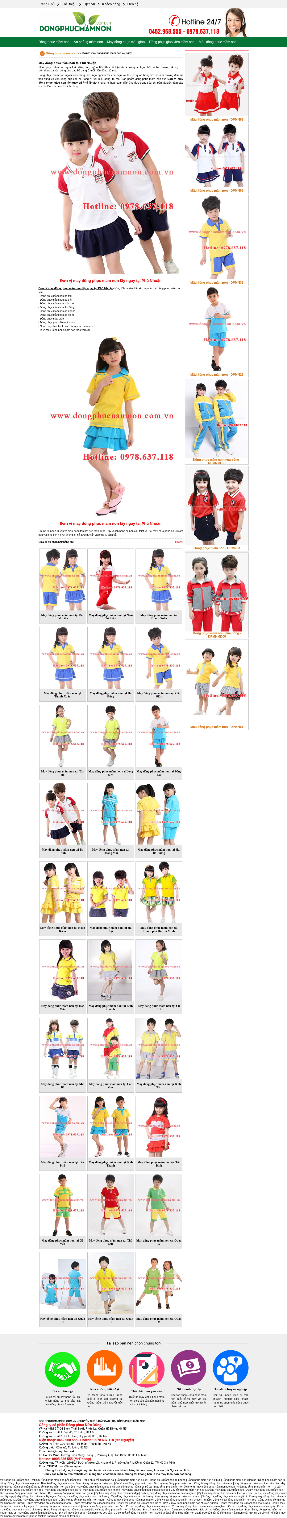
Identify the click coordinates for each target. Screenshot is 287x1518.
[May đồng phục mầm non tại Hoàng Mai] (111, 813)
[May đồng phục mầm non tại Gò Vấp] (62, 1204)
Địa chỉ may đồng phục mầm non (94, 1483)
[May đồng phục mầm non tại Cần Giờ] (111, 1047)
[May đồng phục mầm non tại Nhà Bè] (62, 1047)
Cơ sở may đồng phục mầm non (133, 1483)
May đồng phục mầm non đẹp (187, 1489)
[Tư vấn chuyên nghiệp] (231, 1384)
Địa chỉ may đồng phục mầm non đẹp (221, 1509)
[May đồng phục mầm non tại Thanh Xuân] (159, 578)
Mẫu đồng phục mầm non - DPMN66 (216, 190)
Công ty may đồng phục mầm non (213, 1483)
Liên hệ (132, 4)
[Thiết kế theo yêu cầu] (147, 1386)
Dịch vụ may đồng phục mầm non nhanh (23, 1493)
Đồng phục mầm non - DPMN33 (217, 548)
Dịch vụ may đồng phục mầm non (173, 1483)
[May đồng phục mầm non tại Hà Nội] (111, 891)
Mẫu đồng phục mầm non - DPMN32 (216, 282)
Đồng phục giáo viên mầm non (172, 42)
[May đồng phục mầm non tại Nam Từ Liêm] (111, 578)
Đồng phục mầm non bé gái (132, 1480)
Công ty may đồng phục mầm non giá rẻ (130, 1499)
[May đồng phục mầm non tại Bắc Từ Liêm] (62, 578)
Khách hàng (111, 4)
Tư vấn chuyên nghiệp (231, 1389)
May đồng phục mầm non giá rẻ (63, 1489)
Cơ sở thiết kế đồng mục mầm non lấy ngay (55, 1516)
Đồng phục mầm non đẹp (28, 1489)
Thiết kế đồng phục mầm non (57, 1483)
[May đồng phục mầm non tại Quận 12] (159, 1204)
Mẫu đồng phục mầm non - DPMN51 (216, 727)
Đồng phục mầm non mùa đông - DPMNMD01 (217, 461)
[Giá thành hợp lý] (189, 1384)
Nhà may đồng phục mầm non (254, 1486)
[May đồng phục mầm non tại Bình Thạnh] (111, 1126)
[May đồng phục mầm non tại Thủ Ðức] (111, 1204)
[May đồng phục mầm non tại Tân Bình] (159, 1126)
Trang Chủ (47, 4)
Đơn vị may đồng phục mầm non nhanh (48, 1503)
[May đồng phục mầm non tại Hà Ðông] (111, 656)
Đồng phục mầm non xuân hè (239, 1480)
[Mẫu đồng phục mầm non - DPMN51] (216, 680)
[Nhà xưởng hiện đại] (104, 1384)
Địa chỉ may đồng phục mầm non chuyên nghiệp (170, 1509)
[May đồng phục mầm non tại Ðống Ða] (159, 735)
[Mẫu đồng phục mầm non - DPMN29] (216, 328)
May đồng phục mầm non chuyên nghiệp (145, 1489)
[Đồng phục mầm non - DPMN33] (216, 504)
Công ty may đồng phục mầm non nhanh (82, 1499)
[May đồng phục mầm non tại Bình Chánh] (111, 969)
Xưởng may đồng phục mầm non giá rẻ (224, 1496)
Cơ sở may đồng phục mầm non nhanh (58, 1506)
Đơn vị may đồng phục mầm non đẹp (94, 1503)
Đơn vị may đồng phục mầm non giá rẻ (139, 1503)
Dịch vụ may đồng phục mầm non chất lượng (83, 1496)
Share (178, 541)
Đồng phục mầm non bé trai (99, 1480)
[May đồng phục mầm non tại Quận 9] (159, 1282)
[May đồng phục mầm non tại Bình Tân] (159, 1047)
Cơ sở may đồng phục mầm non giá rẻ (148, 1506)
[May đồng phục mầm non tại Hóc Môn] (62, 969)
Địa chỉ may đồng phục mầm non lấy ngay (33, 1512)
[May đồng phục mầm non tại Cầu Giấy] (159, 656)
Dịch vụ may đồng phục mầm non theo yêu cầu (225, 1493)
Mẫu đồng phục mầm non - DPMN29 (216, 374)
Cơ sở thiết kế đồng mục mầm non (133, 1512)
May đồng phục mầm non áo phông (174, 1486)
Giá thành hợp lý (189, 1389)
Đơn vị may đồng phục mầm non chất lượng (245, 1503)
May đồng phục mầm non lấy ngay (36, 1496)
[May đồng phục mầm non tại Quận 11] (62, 1282)
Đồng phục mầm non (54, 42)
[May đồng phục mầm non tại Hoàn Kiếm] (62, 891)
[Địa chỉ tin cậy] (62, 1386)
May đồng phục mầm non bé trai (95, 1486)
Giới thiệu (69, 4)
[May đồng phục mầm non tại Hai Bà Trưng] (159, 813)
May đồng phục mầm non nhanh (101, 1489)
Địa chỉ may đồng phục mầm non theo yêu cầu (85, 1512)
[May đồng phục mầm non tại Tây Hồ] (62, 735)
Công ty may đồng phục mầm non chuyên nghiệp (183, 1499)
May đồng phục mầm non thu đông (55, 1486)
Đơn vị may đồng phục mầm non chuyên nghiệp (190, 1503)
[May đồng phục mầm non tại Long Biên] (111, 735)
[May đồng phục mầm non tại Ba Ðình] (62, 813)
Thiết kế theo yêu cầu (146, 1391)
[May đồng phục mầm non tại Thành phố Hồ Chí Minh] (159, 891)
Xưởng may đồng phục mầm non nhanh (177, 1496)
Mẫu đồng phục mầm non (218, 42)
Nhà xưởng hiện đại (104, 1389)
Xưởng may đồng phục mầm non (225, 1489)
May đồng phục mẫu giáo (126, 42)
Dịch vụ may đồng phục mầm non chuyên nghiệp (168, 1493)
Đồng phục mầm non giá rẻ (23, 1483)
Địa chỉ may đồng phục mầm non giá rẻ (66, 1509)
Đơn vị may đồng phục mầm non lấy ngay (107, 53)
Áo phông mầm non (88, 42)
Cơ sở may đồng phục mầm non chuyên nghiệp (199, 1506)
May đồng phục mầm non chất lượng (132, 1496)
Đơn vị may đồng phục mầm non (264, 1489)
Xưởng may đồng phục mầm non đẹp (35, 1499)
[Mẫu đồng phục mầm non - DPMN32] (216, 236)
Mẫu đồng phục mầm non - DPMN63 (216, 119)
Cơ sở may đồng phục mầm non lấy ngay (251, 1506)
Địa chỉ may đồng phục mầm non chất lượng (116, 1509)
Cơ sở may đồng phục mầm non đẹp (103, 1506)
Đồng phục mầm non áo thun (204, 1480)
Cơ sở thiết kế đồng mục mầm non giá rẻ (178, 1512)
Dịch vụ (89, 4)
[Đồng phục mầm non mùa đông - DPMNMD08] (216, 591)
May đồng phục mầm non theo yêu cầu (256, 1483)
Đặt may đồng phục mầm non (48, 1480)
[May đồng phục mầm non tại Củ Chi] (159, 969)
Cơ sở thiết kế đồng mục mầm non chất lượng (229, 1512)
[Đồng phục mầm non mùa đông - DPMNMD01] (216, 417)
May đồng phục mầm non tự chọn (216, 1486)
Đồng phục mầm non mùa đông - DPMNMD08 (217, 634)
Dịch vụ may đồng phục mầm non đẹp (117, 1493)
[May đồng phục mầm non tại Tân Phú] (62, 1126)
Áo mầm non (73, 1480)
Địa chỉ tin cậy (63, 1391)
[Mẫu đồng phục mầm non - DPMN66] (216, 154)
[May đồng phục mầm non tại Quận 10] (111, 1282)
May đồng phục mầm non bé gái (134, 1486)
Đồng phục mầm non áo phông (168, 1480)
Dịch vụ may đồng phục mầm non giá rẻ (70, 1493)
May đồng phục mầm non (14, 1480)
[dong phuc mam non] (75, 33)
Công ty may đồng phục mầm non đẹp (234, 1499)
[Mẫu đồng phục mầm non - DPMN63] (216, 83)
